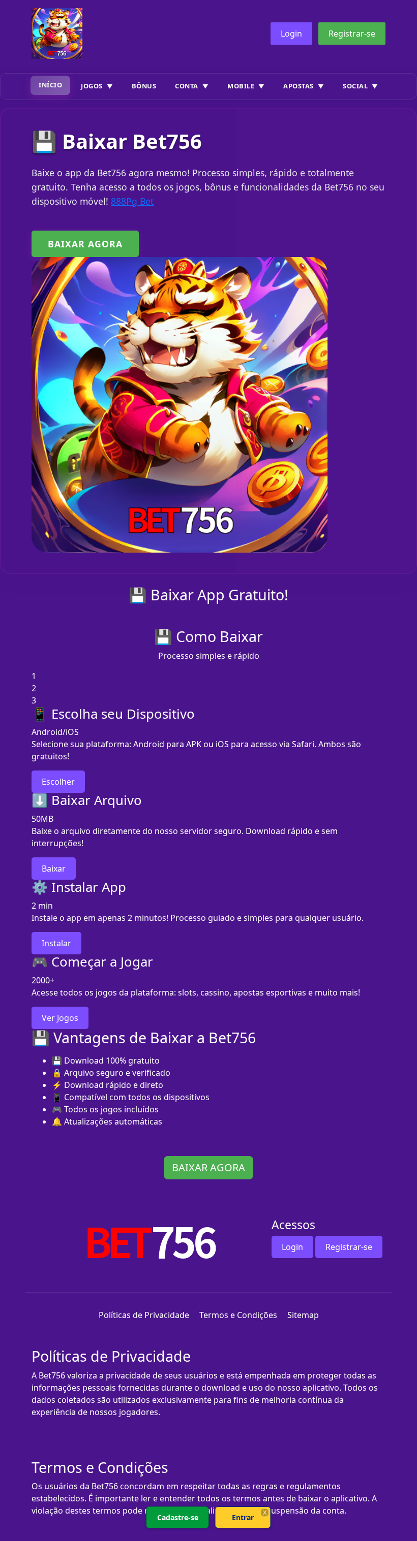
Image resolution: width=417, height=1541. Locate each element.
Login (291, 33)
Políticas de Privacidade (144, 1315)
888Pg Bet (132, 201)
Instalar (56, 943)
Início (50, 84)
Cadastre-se (177, 1517)
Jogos (92, 85)
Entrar (243, 1517)
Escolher (58, 781)
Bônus (144, 85)
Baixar (54, 868)
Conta (186, 85)
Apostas (298, 85)
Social (355, 85)
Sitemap (303, 1315)
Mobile (240, 85)
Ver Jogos (60, 1017)
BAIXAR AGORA (85, 244)
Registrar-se (352, 33)
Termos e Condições (238, 1315)
